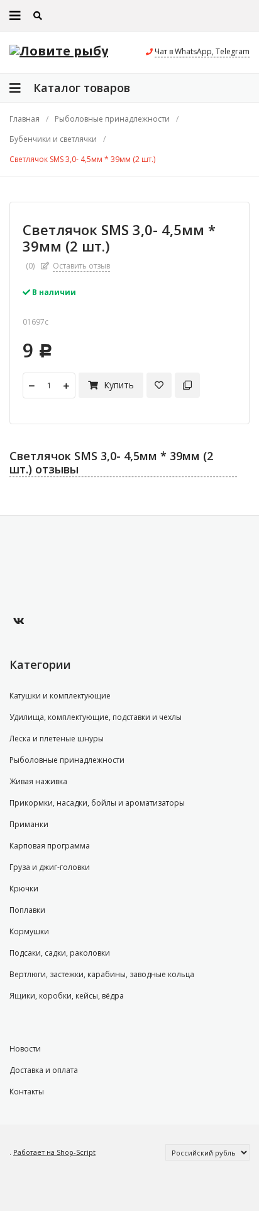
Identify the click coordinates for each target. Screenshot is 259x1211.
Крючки (23, 888)
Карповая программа (49, 845)
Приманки (28, 824)
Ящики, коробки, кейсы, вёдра (66, 995)
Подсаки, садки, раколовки (59, 952)
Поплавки (27, 910)
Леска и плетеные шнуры (56, 738)
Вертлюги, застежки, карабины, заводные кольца (101, 974)
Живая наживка (38, 781)
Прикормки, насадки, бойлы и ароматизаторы (97, 802)
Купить (117, 385)
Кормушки (29, 931)
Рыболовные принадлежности (112, 119)
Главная (24, 119)
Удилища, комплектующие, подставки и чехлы (95, 717)
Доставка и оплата (43, 1070)
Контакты (26, 1091)
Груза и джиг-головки (49, 867)
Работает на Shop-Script (54, 1152)
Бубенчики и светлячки (53, 139)
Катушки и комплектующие (60, 695)
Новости (25, 1048)
